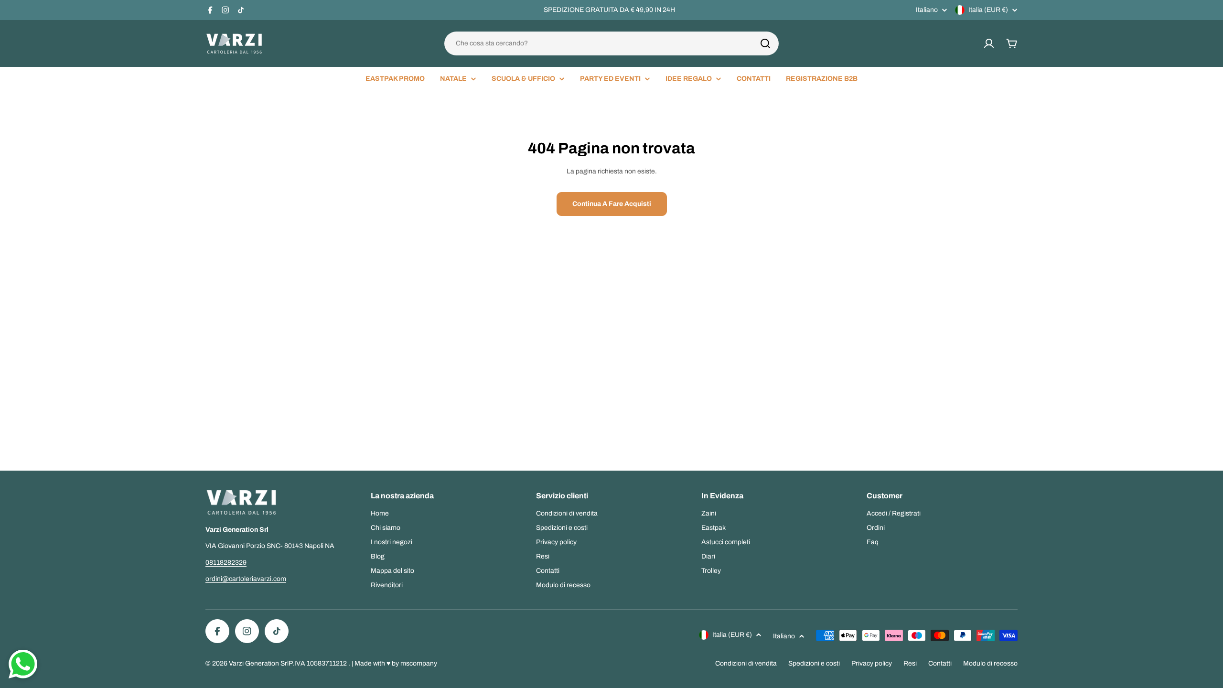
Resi (910, 663)
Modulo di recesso (990, 663)
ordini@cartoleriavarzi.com (245, 578)
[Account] (989, 43)
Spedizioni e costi (814, 663)
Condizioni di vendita (746, 663)
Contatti (940, 663)
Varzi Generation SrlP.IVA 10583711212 (288, 663)
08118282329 (226, 562)
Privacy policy (871, 663)
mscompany (418, 663)
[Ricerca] (765, 43)
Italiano (927, 10)
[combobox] (611, 43)
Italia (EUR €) (988, 9)
